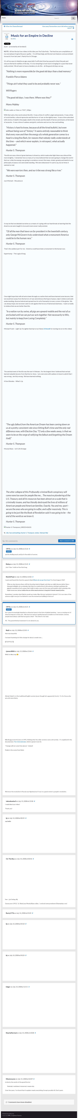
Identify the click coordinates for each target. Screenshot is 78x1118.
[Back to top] (73, 1113)
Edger (8, 987)
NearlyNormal (11, 1033)
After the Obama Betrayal (14, 26)
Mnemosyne (10, 1079)
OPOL (14, 38)
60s (7, 533)
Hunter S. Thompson (27, 533)
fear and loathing (14, 533)
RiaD (7, 630)
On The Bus (10, 859)
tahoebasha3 (11, 801)
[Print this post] (72, 39)
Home (4, 18)
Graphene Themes (16, 1115)
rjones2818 (10, 651)
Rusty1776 (10, 913)
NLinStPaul (10, 577)
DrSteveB (46, 329)
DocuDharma (39, 8)
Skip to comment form (66, 540)
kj (6, 818)
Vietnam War (44, 533)
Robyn (8, 564)
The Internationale (20, 742)
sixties (37, 533)
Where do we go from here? (42, 580)
